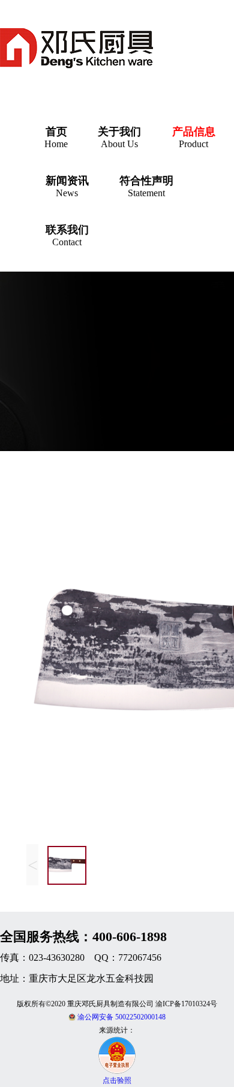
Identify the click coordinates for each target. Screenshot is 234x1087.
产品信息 (193, 132)
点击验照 (117, 1080)
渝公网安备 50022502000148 (121, 1017)
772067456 (139, 957)
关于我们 (119, 132)
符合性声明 (146, 181)
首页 (56, 132)
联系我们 (67, 230)
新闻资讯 (67, 181)
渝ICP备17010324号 (186, 1004)
